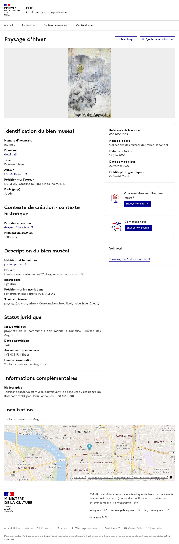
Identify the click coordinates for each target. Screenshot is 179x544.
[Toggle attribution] (171, 477)
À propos (62, 528)
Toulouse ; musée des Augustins (127, 259)
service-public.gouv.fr (124, 510)
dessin (8, 154)
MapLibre (78, 477)
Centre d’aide (135, 528)
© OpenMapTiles (122, 477)
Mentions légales (12, 536)
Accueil (8, 25)
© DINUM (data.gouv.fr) (99, 477)
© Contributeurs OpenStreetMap (149, 477)
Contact (45, 528)
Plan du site (156, 528)
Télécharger (128, 39)
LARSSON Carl (13, 174)
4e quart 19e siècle (16, 227)
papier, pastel (13, 264)
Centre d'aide (84, 25)
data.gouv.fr (97, 517)
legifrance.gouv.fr (155, 510)
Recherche (28, 25)
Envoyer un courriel (137, 204)
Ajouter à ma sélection (159, 39)
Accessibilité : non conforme (18, 528)
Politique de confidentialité (36, 536)
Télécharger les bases (86, 528)
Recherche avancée (55, 25)
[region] (89, 453)
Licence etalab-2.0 (158, 536)
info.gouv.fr (96, 510)
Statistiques (111, 528)
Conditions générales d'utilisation (68, 536)
